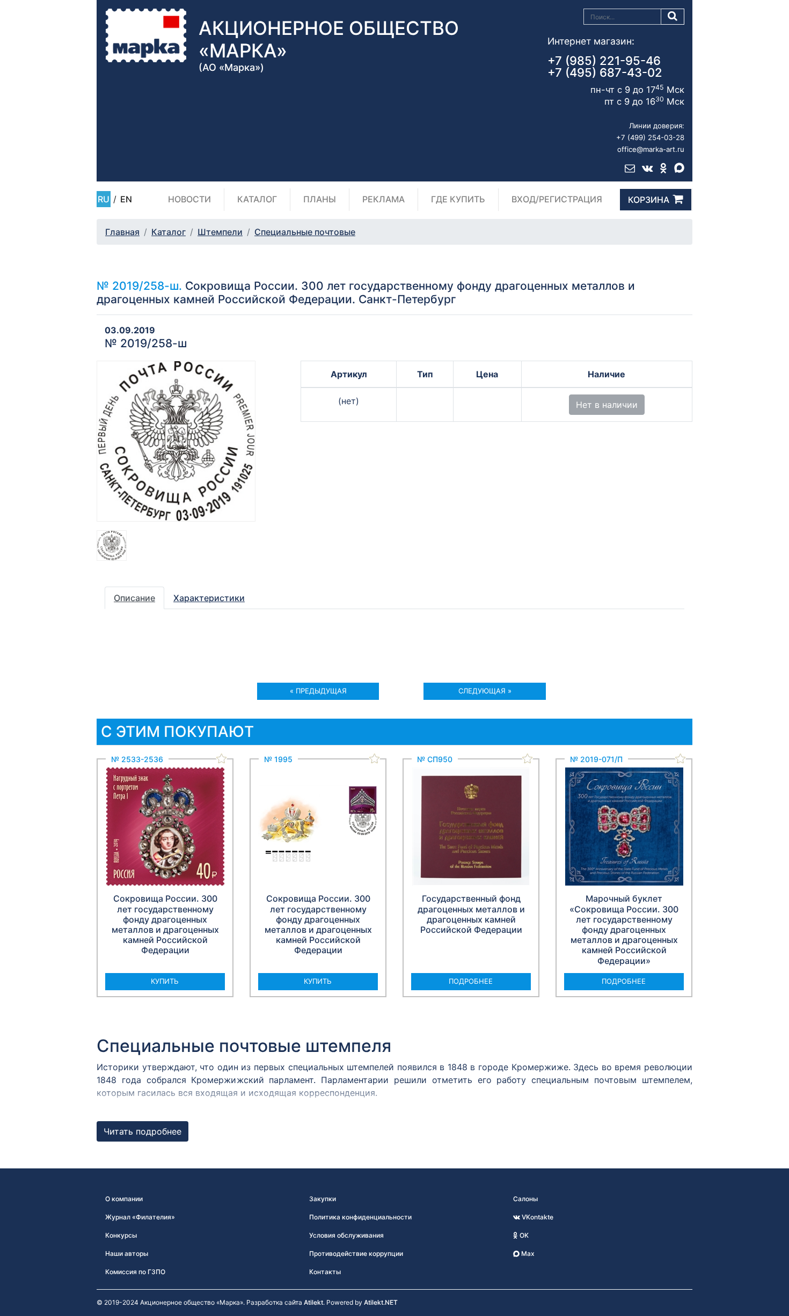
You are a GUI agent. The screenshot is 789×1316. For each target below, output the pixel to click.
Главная (122, 231)
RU (103, 199)
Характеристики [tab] (209, 598)
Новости (189, 199)
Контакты (325, 1272)
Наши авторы (126, 1253)
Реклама (383, 199)
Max (527, 1253)
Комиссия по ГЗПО (135, 1272)
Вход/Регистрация (557, 199)
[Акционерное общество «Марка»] (146, 35)
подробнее (471, 981)
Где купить (458, 199)
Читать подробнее (142, 1131)
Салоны (525, 1199)
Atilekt (313, 1302)
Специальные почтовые (304, 231)
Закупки (322, 1199)
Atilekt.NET (381, 1302)
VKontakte (536, 1217)
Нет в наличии (607, 404)
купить (165, 981)
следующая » (485, 690)
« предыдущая (318, 690)
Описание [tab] (134, 598)
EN (126, 199)
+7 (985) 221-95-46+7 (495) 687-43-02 (604, 66)
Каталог (257, 199)
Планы (319, 199)
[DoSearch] (672, 17)
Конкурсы (121, 1235)
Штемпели (220, 231)
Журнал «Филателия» (140, 1217)
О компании (124, 1199)
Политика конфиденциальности (360, 1217)
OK (523, 1235)
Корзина (648, 199)
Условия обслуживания (346, 1235)
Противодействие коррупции (356, 1253)
